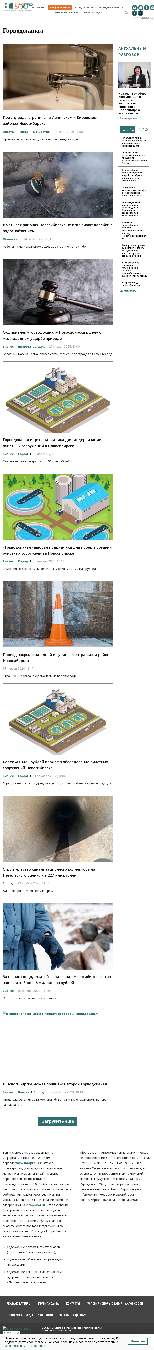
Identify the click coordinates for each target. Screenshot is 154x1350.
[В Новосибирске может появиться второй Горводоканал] (58, 1044)
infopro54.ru (35, 1205)
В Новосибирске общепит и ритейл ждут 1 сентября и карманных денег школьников (132, 175)
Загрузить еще (58, 1121)
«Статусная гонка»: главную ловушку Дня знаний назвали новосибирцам (134, 141)
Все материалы (128, 118)
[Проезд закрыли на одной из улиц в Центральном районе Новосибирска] (58, 614)
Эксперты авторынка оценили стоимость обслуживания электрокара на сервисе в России (133, 250)
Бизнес (8, 346)
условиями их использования (25, 1346)
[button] (126, 12)
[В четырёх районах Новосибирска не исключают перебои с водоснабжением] (58, 185)
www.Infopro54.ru (29, 1163)
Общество (41, 131)
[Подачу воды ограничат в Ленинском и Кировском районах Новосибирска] (58, 77)
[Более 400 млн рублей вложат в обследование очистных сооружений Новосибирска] (58, 722)
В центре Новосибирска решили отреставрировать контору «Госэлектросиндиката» (134, 230)
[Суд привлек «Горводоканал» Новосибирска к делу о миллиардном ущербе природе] (58, 292)
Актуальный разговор (132, 51)
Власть (8, 131)
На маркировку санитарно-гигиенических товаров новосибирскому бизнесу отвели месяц (134, 269)
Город (23, 131)
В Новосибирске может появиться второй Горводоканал (55, 1084)
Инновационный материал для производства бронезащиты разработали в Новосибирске (131, 209)
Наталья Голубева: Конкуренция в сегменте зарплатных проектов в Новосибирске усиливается (132, 103)
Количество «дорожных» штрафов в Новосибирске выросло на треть (134, 191)
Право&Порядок (31, 346)
